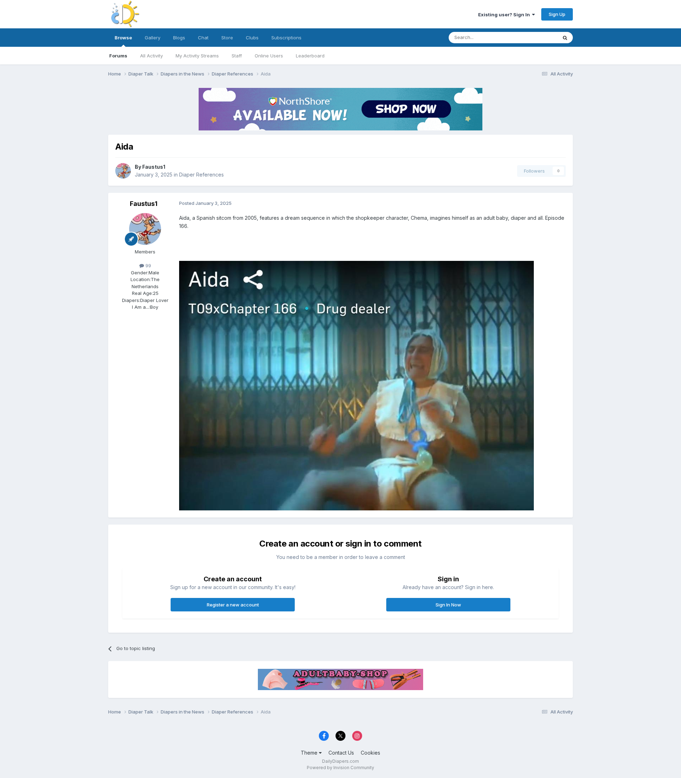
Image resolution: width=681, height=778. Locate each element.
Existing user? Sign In (505, 14)
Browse (123, 37)
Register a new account (233, 605)
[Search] (565, 37)
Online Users (269, 55)
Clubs (252, 37)
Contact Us (341, 753)
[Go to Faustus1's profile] (123, 171)
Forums (118, 55)
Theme (310, 753)
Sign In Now (448, 605)
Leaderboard (310, 55)
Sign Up (557, 14)
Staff (237, 55)
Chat (203, 37)
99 (147, 265)
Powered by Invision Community (340, 767)
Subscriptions (286, 37)
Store (227, 37)
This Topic (536, 37)
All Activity (151, 55)
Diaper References (201, 175)
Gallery (152, 37)
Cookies (370, 753)
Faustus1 (153, 167)
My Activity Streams (197, 55)
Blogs (179, 37)
